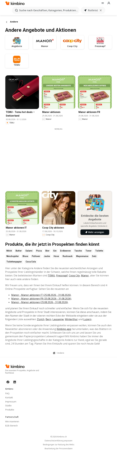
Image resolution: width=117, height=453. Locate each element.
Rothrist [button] (93, 10)
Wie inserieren (12, 421)
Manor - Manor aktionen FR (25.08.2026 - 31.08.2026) (41, 298)
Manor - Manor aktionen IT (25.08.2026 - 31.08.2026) (41, 295)
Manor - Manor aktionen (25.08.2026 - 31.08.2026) (39, 302)
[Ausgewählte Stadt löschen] (100, 10)
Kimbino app (64, 329)
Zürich (40, 319)
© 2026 (58, 436)
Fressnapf (62, 275)
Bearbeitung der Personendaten (59, 448)
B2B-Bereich (11, 425)
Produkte (9, 409)
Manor (85, 275)
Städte (8, 405)
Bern (48, 319)
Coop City (74, 275)
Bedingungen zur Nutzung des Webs (58, 444)
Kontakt (9, 397)
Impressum (10, 401)
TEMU (51, 275)
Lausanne (58, 319)
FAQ (7, 393)
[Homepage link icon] (54, 353)
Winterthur (71, 319)
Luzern (87, 319)
